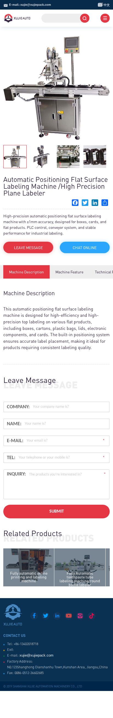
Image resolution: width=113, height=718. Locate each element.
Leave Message (28, 247)
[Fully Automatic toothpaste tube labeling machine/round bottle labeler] (79, 567)
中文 (104, 4)
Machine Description (26, 271)
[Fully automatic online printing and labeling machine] (28, 567)
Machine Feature (69, 271)
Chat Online (85, 247)
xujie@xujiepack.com (35, 4)
